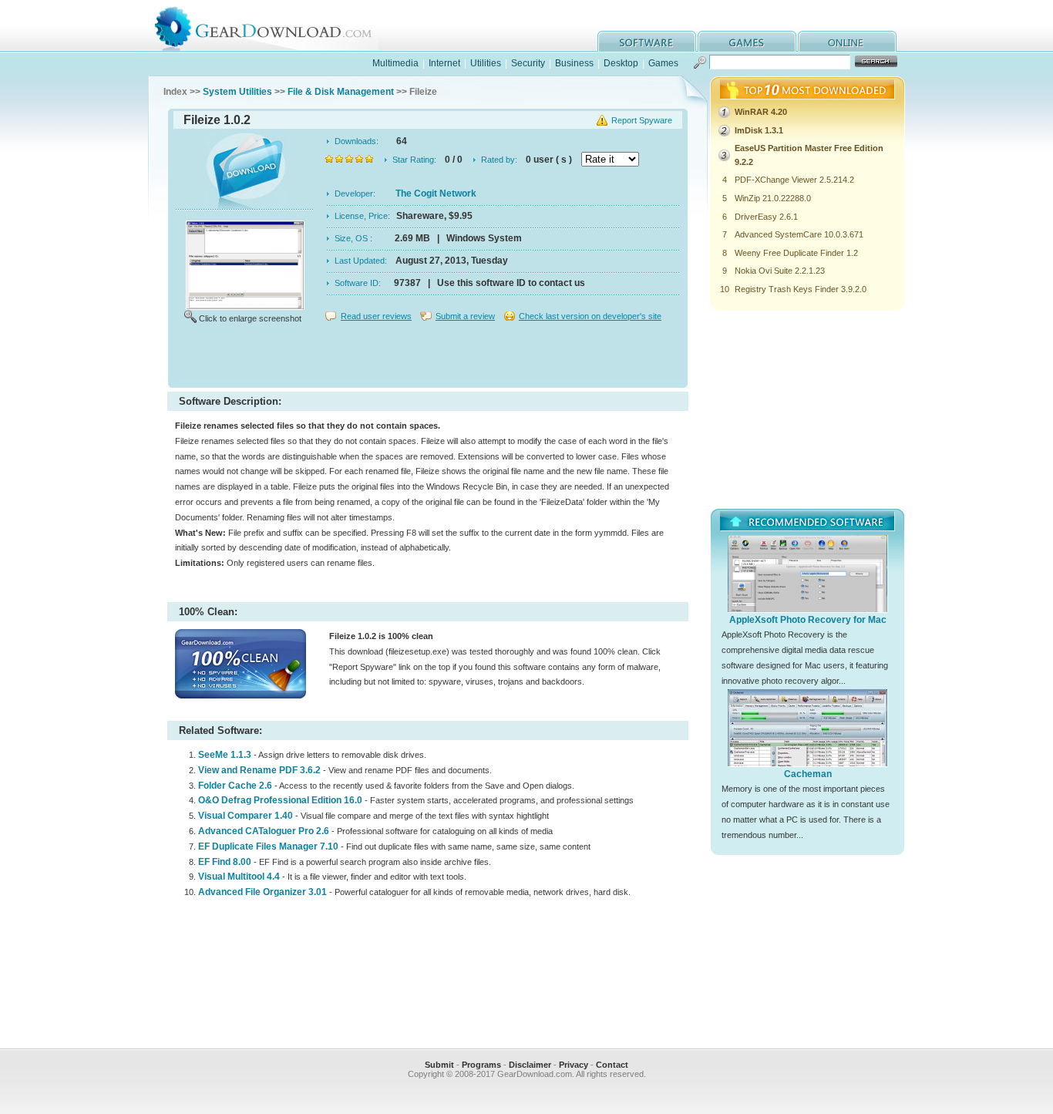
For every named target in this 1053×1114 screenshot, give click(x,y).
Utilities (485, 63)
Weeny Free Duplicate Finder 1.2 (796, 252)
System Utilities (237, 91)
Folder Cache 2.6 (235, 785)
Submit (439, 1064)
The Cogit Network (435, 193)
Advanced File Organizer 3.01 (262, 892)
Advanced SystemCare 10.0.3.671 (799, 234)
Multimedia (395, 63)
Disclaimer (530, 1064)
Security (528, 63)
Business (574, 63)
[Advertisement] (427, 358)
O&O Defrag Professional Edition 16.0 (280, 800)
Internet (444, 63)
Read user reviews (376, 316)
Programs (481, 1064)
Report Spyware (641, 120)
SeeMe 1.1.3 (224, 754)
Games (663, 63)
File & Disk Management (341, 91)
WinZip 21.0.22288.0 (773, 198)
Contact (612, 1064)
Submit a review (465, 316)
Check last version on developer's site (590, 316)
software (646, 41)
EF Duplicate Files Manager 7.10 (268, 846)
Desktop (621, 63)
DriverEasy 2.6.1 (766, 216)
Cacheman (808, 774)
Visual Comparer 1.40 (245, 815)
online (847, 41)
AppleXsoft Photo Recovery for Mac (807, 619)
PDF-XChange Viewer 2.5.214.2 (794, 179)
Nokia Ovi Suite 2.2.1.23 (780, 270)
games (747, 41)
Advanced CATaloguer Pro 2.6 (263, 831)
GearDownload (274, 26)
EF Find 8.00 (224, 862)
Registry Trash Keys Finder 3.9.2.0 (800, 289)
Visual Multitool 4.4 (239, 876)
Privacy (573, 1064)
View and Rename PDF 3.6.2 (259, 770)
